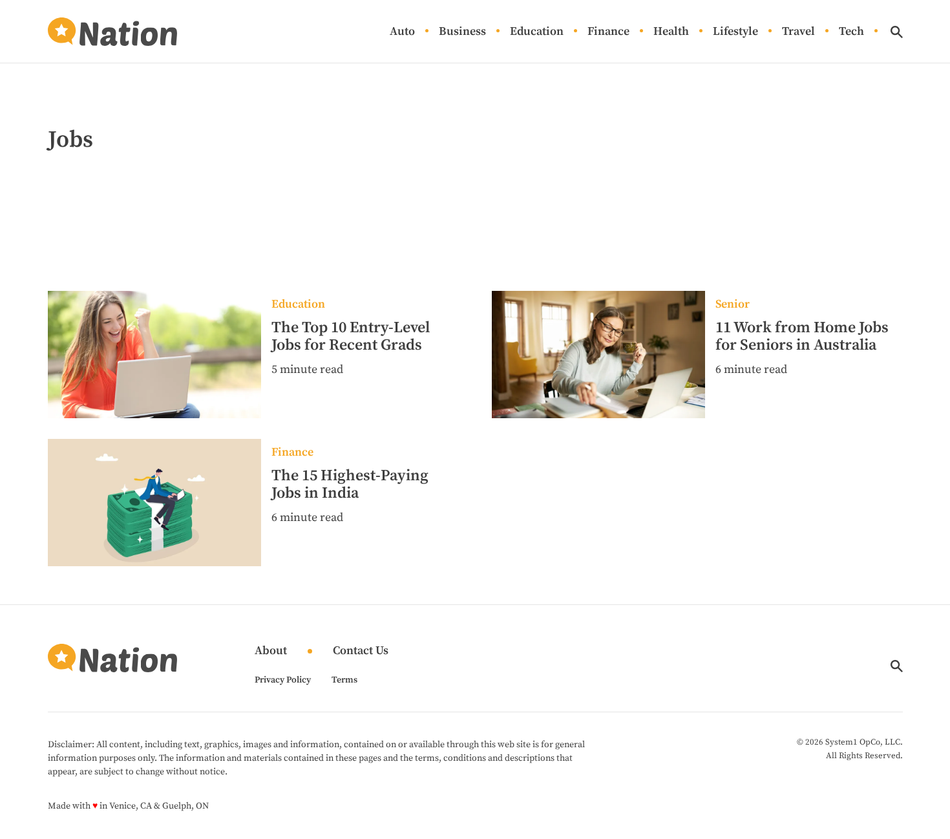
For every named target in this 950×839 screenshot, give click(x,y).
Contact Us (360, 651)
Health (671, 32)
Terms (344, 680)
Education (537, 32)
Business (462, 32)
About (271, 651)
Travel (798, 32)
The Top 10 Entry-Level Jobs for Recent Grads (350, 337)
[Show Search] (897, 32)
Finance (608, 32)
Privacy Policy (283, 680)
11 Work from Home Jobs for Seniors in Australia (802, 337)
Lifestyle (735, 32)
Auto (402, 32)
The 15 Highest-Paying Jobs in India (349, 485)
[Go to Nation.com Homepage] (112, 31)
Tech (851, 32)
